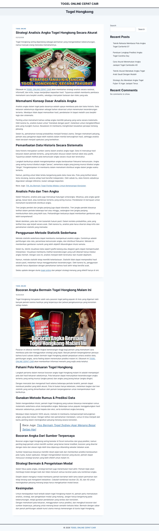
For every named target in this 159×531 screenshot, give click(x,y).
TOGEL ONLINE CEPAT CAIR (83, 528)
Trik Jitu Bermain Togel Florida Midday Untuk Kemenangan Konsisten (56, 186)
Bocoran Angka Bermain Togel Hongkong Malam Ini (53, 290)
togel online (46, 270)
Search (113, 25)
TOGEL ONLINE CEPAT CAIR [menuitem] (38, 89)
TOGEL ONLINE (21, 28)
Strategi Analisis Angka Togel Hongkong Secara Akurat (56, 32)
